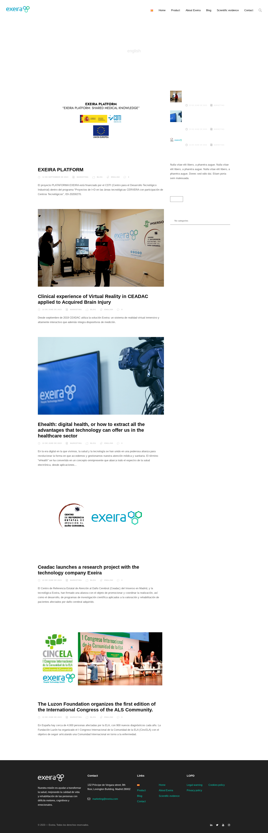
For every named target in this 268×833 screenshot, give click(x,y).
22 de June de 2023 (52, 309)
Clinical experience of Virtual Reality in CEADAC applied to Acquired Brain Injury (207, 96)
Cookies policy (216, 785)
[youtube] (223, 825)
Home (162, 10)
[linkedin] (211, 825)
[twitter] (217, 825)
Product (175, 10)
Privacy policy (194, 790)
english (115, 177)
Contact (248, 10)
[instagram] (229, 825)
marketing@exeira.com (105, 799)
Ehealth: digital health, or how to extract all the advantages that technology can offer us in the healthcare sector (91, 430)
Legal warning (194, 785)
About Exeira (193, 10)
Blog (208, 10)
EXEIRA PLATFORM (60, 169)
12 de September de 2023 (55, 177)
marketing (83, 177)
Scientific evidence (228, 10)
